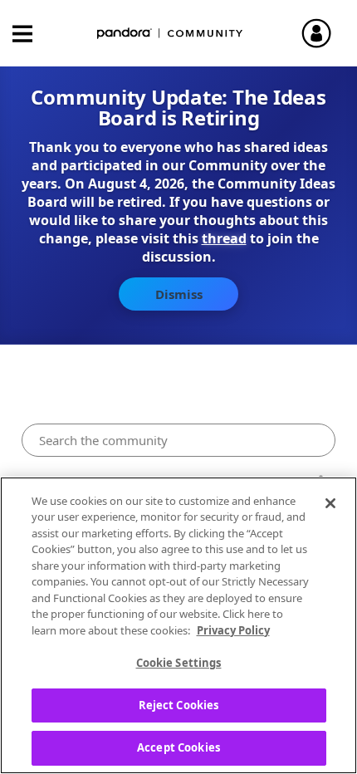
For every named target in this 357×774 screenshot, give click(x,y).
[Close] (330, 503)
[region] (178, 625)
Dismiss (179, 294)
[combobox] (179, 440)
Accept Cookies (178, 747)
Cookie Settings (179, 662)
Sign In (323, 33)
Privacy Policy (233, 630)
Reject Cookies (179, 705)
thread (224, 238)
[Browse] (30, 33)
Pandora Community (170, 34)
